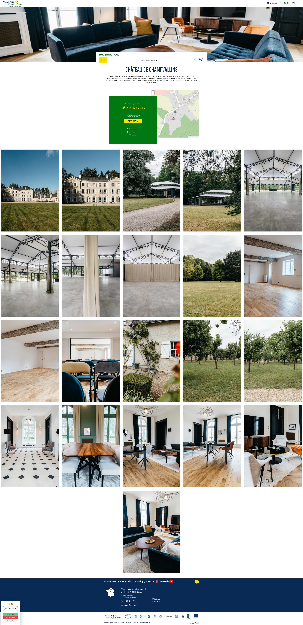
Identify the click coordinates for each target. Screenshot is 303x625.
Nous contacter (156, 601)
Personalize (10, 621)
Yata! (197, 623)
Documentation (156, 599)
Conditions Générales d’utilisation (141, 622)
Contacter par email (134, 129)
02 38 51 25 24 (133, 121)
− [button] (153, 94)
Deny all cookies (10, 618)
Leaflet (189, 137)
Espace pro (155, 598)
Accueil (142, 60)
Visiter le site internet (134, 132)
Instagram (134, 135)
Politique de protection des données (123, 622)
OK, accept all (10, 614)
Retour (103, 60)
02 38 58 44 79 (273, 3)
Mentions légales (108, 622)
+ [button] (153, 92)
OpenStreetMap (195, 137)
